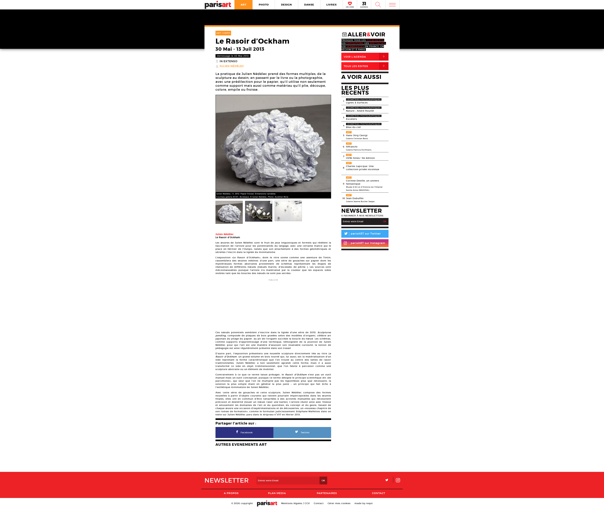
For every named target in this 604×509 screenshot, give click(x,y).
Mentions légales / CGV (295, 503)
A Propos (231, 493)
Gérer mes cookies (339, 503)
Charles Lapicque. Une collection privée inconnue (362, 168)
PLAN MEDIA (277, 493)
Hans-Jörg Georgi (357, 135)
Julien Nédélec (231, 66)
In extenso (229, 61)
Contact (378, 493)
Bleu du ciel (353, 127)
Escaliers (351, 119)
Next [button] (324, 146)
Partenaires (327, 493)
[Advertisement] (273, 304)
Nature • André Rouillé (360, 110)
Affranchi (352, 146)
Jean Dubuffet (355, 198)
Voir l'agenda (365, 56)
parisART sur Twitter (362, 234)
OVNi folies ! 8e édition (360, 158)
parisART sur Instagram (368, 243)
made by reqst (364, 503)
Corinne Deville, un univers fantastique (362, 182)
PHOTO (264, 4)
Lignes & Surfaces (357, 102)
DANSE (309, 4)
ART (243, 4)
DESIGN (286, 4)
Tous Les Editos (365, 66)
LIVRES (331, 4)
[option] (273, 146)
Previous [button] (221, 146)
